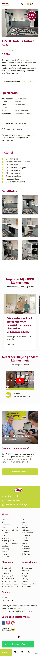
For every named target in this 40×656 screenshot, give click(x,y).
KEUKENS (15, 653)
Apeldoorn (5, 533)
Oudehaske (26, 535)
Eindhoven (6, 554)
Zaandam (25, 551)
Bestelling (25, 576)
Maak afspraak (6, 652)
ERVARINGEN (22, 653)
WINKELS (29, 653)
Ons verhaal (6, 568)
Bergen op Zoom (8, 541)
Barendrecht (6, 538)
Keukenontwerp (27, 568)
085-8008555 (20, 82)
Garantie (25, 581)
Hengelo (25, 525)
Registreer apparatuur (10, 584)
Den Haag (5, 549)
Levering (25, 579)
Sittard (24, 538)
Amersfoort (6, 525)
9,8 (31, 4)
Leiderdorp (26, 530)
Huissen (25, 527)
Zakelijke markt (7, 576)
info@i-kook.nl (19, 608)
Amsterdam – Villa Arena (11, 530)
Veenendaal (26, 549)
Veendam (25, 546)
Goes (23, 519)
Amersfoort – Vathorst (10, 527)
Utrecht (24, 543)
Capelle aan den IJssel (10, 543)
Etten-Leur (5, 557)
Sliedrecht (25, 541)
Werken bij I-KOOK (9, 579)
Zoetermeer (26, 554)
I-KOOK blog (6, 571)
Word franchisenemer (10, 586)
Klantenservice (7, 600)
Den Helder (6, 551)
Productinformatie (28, 584)
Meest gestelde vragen (10, 581)
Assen (4, 535)
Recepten (5, 573)
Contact (4, 598)
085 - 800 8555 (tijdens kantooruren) (18, 611)
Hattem (24, 522)
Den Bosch (6, 546)
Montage (25, 573)
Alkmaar (5, 519)
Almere (4, 522)
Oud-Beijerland (27, 533)
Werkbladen (26, 586)
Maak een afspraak (20, 471)
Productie (25, 571)
